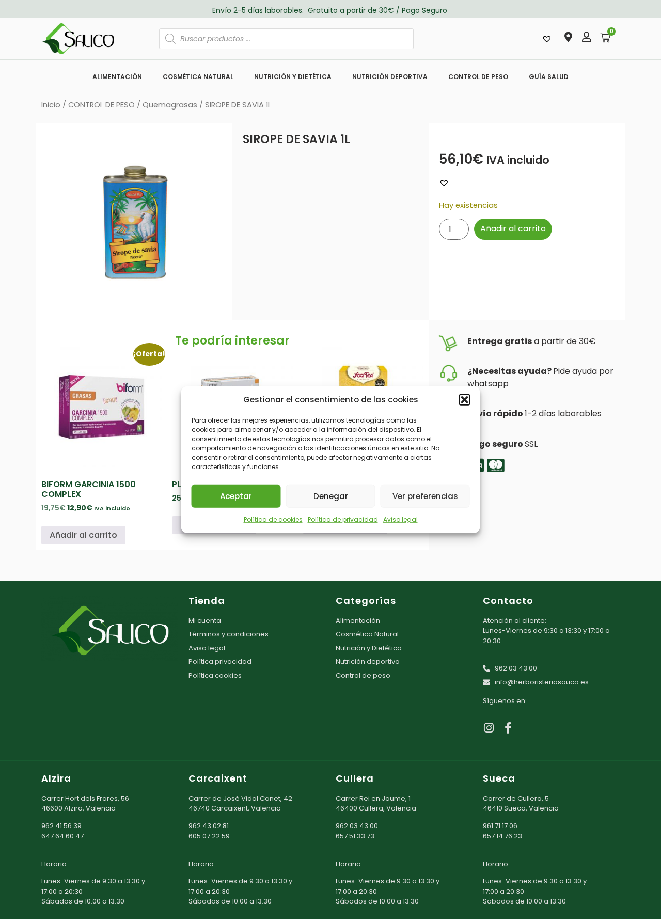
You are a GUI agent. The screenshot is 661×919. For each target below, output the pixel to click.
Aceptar (236, 495)
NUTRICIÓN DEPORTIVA (390, 76)
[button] (465, 400)
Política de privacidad (343, 519)
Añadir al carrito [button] (83, 535)
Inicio (50, 105)
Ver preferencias (425, 495)
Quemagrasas (170, 105)
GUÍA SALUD (549, 76)
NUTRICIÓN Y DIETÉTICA (293, 76)
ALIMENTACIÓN (117, 76)
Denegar (330, 495)
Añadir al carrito (513, 229)
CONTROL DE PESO (478, 76)
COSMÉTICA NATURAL (198, 76)
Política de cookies (273, 519)
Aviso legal (400, 519)
